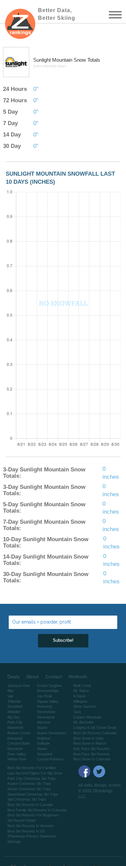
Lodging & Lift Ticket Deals (95, 728)
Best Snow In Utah (88, 738)
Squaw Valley (47, 701)
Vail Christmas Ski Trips (26, 799)
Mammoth (15, 728)
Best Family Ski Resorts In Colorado (37, 810)
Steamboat (45, 717)
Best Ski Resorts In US (26, 831)
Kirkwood (15, 738)
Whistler (13, 712)
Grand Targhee (49, 686)
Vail (10, 696)
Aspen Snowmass (52, 733)
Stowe (42, 749)
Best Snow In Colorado (92, 759)
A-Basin (79, 696)
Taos (77, 712)
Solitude (43, 743)
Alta (10, 691)
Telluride (14, 701)
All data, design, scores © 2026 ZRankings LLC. (99, 791)
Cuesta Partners (50, 759)
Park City (15, 722)
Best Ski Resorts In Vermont (30, 826)
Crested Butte (18, 743)
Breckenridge (48, 691)
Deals (13, 676)
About (32, 676)
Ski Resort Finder (21, 820)
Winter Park (17, 759)
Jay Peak (44, 696)
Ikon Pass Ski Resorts (91, 754)
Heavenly (44, 706)
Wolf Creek (82, 686)
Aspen (42, 728)
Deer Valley (16, 754)
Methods (78, 676)
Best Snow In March (89, 743)
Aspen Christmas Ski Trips (29, 784)
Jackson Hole (18, 686)
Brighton (43, 738)
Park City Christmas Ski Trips (31, 778)
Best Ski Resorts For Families (31, 768)
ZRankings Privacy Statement (31, 836)
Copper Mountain (87, 717)
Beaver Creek (18, 733)
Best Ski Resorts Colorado (95, 733)
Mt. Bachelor (83, 722)
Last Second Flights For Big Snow (34, 773)
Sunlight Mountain (53, 60)
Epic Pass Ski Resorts (91, 749)
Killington (80, 701)
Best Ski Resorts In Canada (30, 805)
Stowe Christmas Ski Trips (29, 789)
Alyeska (43, 722)
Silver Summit (84, 706)
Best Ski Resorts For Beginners (33, 815)
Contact (53, 676)
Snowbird (15, 706)
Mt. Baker (81, 691)
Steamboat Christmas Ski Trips (32, 794)
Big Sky (13, 717)
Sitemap (13, 842)
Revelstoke (46, 712)
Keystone (15, 749)
